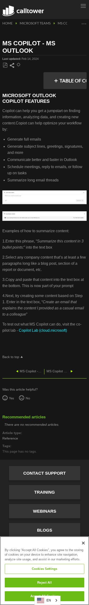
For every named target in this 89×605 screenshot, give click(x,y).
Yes (11, 398)
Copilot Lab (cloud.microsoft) (43, 330)
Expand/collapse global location (84, 22)
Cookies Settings (44, 569)
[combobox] (47, 600)
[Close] (83, 543)
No (28, 398)
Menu (83, 5)
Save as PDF (5, 65)
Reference (10, 438)
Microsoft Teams (35, 23)
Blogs (44, 530)
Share (11, 65)
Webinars (44, 511)
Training (44, 492)
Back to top (10, 357)
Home (7, 23)
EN (49, 600)
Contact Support (44, 473)
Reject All (44, 582)
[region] (44, 570)
